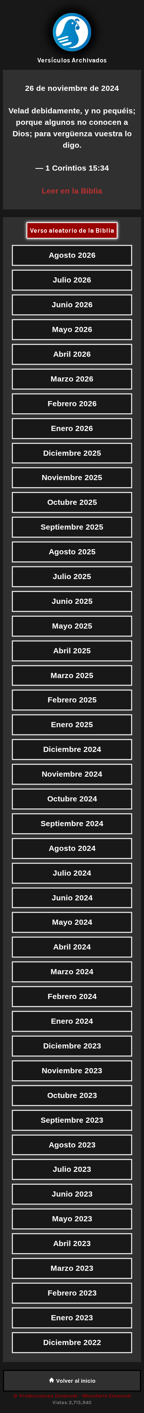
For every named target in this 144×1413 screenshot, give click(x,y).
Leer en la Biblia (72, 191)
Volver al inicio (75, 1380)
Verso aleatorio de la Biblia (72, 230)
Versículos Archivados (72, 60)
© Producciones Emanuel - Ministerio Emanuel (72, 1396)
